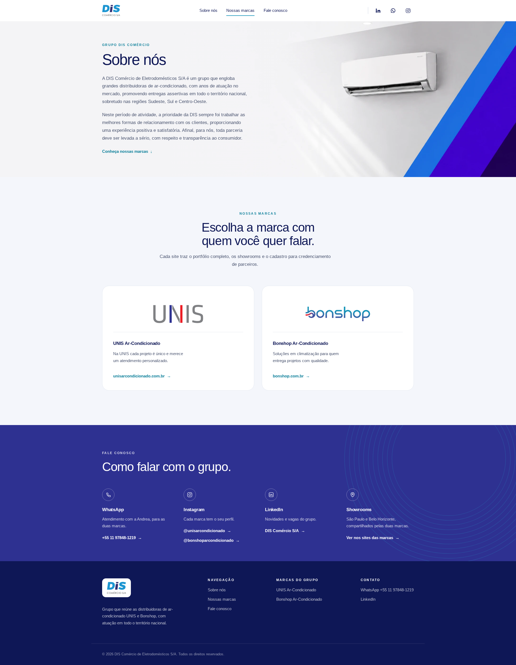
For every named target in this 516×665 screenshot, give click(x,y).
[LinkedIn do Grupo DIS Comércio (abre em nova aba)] (378, 10)
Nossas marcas (240, 10)
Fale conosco (275, 10)
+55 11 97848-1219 (122, 538)
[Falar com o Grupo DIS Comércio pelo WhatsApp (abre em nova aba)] (393, 10)
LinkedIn (368, 599)
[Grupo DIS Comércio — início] (111, 10)
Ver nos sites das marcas (372, 537)
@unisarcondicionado (207, 531)
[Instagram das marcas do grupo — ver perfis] (408, 10)
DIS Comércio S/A (285, 531)
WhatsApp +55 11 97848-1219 (387, 590)
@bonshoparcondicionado (212, 541)
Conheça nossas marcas (127, 151)
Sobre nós (208, 10)
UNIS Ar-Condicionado (296, 590)
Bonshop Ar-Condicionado (299, 599)
